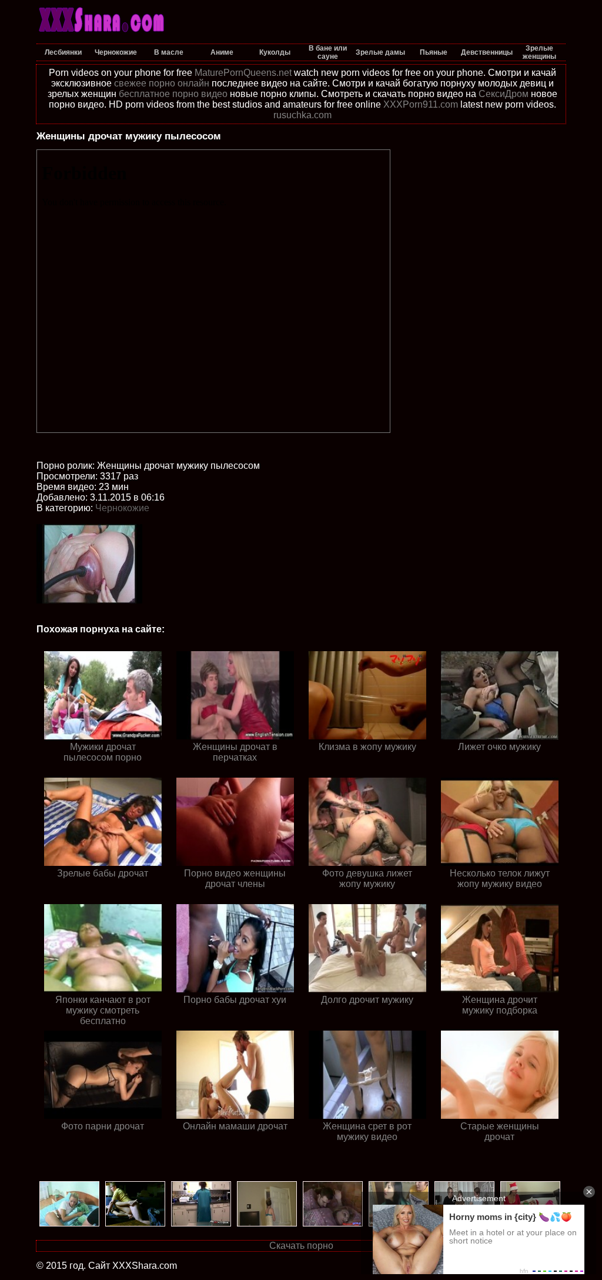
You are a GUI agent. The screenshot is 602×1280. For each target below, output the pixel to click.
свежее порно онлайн (161, 83)
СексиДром (504, 94)
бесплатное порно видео (173, 94)
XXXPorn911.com (420, 104)
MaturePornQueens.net (243, 73)
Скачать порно (301, 1246)
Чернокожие (122, 508)
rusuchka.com (302, 115)
